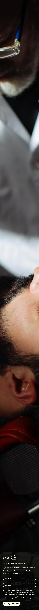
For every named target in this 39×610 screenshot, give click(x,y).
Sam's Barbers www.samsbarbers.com (16, 592)
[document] (19, 305)
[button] (36, 555)
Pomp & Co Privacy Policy (23, 598)
